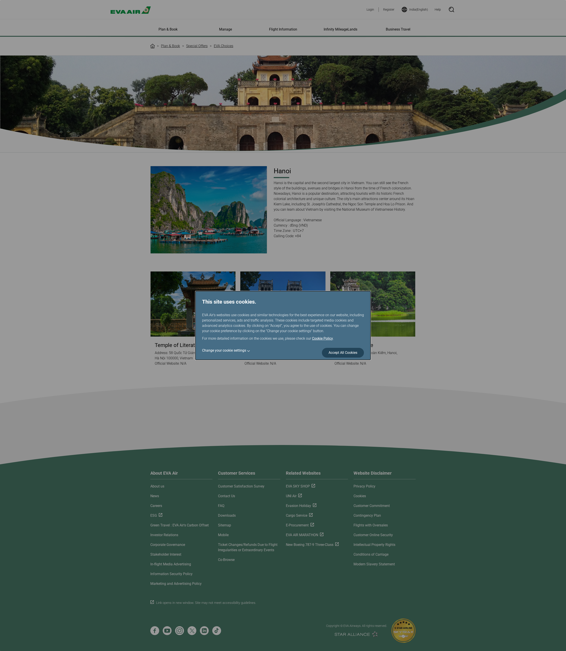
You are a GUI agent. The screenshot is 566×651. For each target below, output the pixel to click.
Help (438, 9)
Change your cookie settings (224, 350)
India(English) (418, 9)
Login (370, 9)
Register (388, 9)
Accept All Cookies (343, 353)
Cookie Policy (322, 338)
